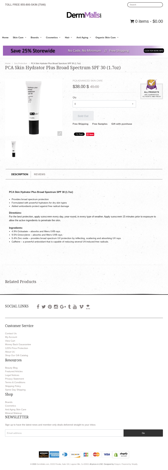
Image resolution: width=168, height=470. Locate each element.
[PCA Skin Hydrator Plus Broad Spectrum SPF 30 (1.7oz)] (13, 148)
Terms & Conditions (15, 382)
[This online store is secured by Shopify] (120, 454)
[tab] (20, 174)
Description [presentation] (19, 174)
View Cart (10, 340)
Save (91, 134)
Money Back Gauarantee (18, 344)
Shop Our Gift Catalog (16, 355)
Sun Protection (20, 63)
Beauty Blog (11, 367)
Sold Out (83, 116)
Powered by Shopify (129, 464)
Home (5, 37)
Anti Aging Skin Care (15, 409)
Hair (67, 37)
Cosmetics (52, 37)
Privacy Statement (14, 378)
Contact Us (11, 333)
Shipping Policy (13, 386)
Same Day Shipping (15, 389)
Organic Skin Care (105, 37)
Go (143, 433)
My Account (11, 337)
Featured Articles (14, 371)
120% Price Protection (16, 348)
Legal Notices (12, 375)
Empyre (117, 464)
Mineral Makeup (13, 413)
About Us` (10, 351)
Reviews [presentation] (39, 174)
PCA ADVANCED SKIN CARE (88, 80)
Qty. (75, 97)
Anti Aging (82, 37)
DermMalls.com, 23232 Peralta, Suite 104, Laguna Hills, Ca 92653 (63, 464)
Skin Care (18, 37)
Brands (35, 37)
